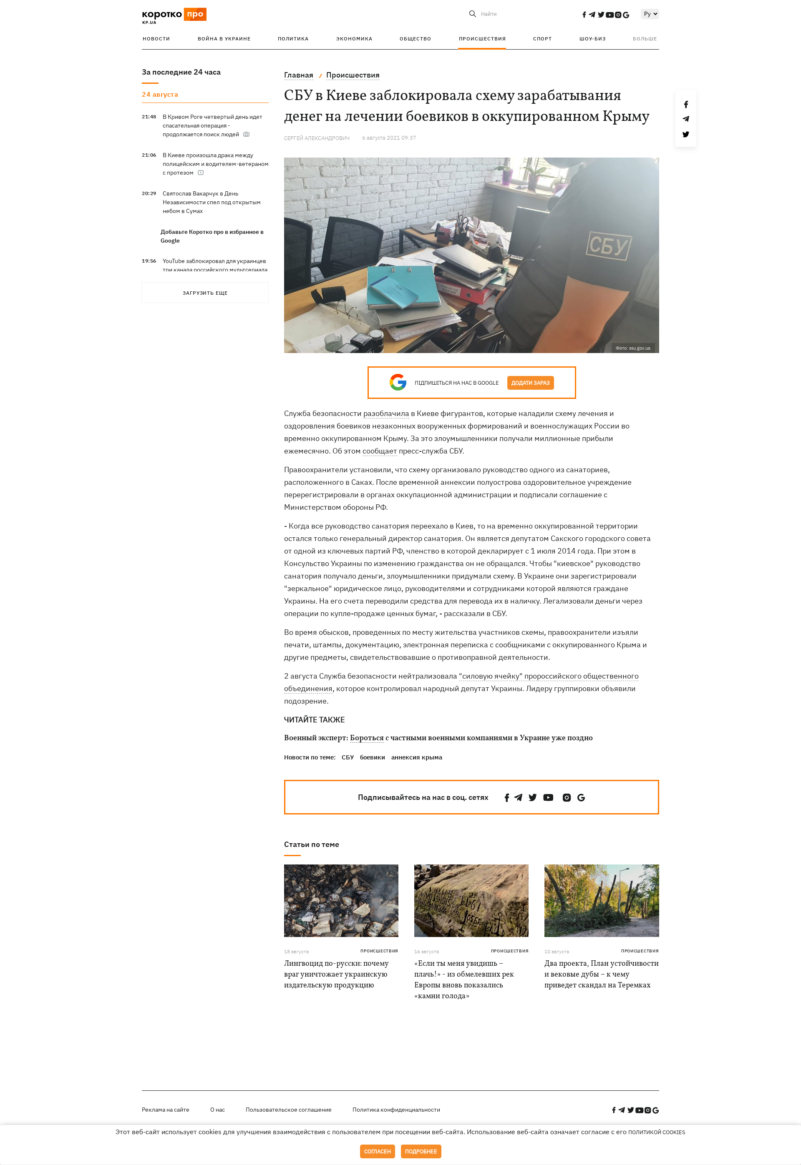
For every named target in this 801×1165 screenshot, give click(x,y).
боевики (372, 757)
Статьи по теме (311, 844)
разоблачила (386, 413)
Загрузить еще (205, 293)
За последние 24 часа (181, 72)
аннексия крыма (416, 757)
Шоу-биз (592, 38)
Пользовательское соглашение (289, 1109)
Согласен (377, 1151)
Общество (415, 38)
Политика (293, 38)
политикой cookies (656, 1132)
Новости (156, 38)
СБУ (348, 757)
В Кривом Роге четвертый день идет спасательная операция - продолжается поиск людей (212, 125)
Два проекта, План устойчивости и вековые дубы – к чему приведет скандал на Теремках (601, 975)
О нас (217, 1109)
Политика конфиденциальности (396, 1109)
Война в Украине (224, 38)
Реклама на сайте (165, 1109)
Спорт (542, 38)
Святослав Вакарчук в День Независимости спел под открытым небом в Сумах (212, 202)
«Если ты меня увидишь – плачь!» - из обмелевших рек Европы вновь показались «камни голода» (464, 980)
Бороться (367, 738)
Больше (645, 38)
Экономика (354, 38)
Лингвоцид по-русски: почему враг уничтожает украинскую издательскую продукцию (336, 975)
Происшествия (482, 38)
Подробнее (421, 1151)
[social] (584, 14)
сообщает (380, 451)
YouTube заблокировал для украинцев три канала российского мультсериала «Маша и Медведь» (215, 269)
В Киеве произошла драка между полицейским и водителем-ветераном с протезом (216, 163)
